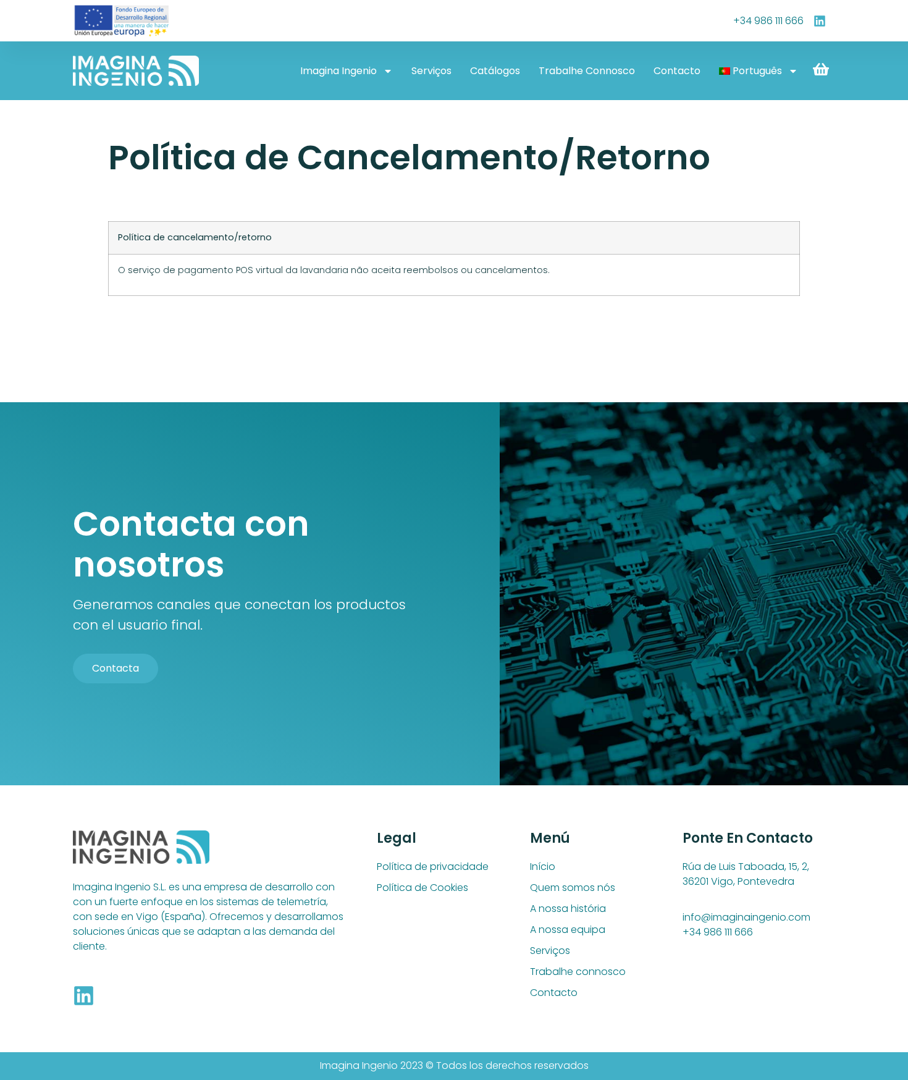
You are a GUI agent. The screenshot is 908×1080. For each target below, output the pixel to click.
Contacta (115, 668)
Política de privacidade (433, 866)
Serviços (431, 71)
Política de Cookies (422, 887)
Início (542, 866)
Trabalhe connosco (587, 71)
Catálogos (495, 71)
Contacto (677, 71)
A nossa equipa (567, 929)
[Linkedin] (84, 995)
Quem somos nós (572, 887)
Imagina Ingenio (338, 71)
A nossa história (568, 908)
